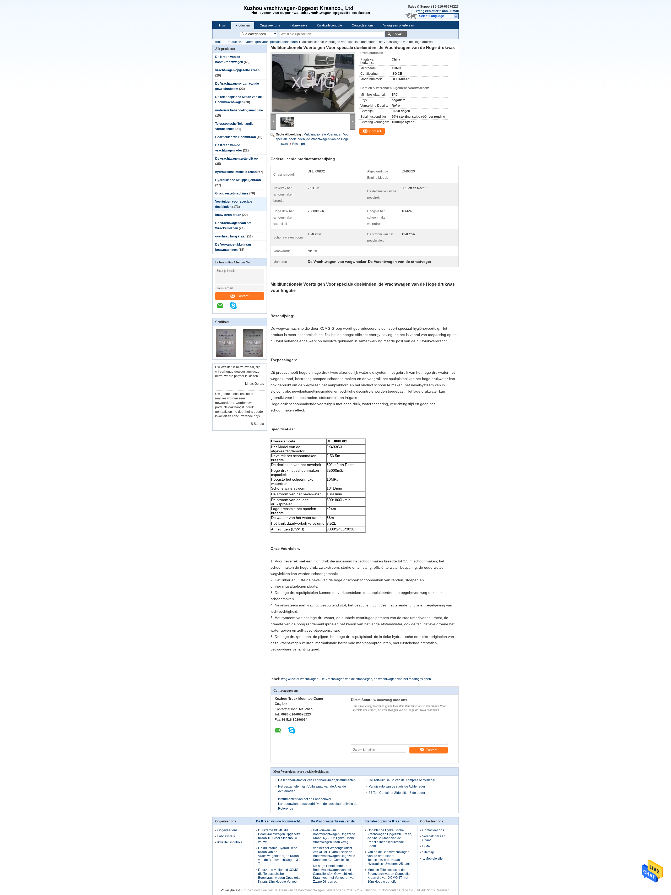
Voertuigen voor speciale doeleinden (271, 42)
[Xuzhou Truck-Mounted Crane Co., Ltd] (226, 10)
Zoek (398, 34)
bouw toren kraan (228, 215)
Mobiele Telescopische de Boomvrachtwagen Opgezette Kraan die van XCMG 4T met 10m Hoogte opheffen (388, 875)
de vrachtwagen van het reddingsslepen (402, 679)
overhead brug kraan (230, 236)
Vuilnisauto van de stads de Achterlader (397, 786)
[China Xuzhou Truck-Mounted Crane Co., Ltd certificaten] (226, 356)
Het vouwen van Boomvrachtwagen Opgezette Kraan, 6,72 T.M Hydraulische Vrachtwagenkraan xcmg (334, 836)
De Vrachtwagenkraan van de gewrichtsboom (344, 821)
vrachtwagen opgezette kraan (237, 70)
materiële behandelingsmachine (239, 110)
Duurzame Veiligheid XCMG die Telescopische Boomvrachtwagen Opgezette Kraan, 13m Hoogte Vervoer (279, 875)
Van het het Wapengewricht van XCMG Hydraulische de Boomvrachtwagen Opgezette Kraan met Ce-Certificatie (334, 854)
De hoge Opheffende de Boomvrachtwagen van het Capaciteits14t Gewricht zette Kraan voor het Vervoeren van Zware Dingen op (334, 873)
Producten (242, 25)
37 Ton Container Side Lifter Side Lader (397, 793)
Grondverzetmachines (231, 193)
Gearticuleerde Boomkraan (235, 137)
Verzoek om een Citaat (433, 838)
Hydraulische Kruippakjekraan (238, 180)
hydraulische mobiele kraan (236, 172)
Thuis (218, 42)
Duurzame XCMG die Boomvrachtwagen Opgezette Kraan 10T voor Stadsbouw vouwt (279, 836)
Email (454, 11)
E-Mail (426, 846)
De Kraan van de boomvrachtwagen (283, 821)
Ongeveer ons (270, 25)
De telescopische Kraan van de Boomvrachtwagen (403, 821)
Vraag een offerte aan (432, 11)
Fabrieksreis (298, 25)
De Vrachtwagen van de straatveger (346, 679)
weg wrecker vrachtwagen (299, 679)
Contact (242, 296)
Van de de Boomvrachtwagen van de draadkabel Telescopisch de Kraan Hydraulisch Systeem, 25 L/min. (389, 858)
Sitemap (428, 852)
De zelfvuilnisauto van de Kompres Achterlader (402, 780)
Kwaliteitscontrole (329, 25)
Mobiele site (434, 858)
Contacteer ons (363, 25)
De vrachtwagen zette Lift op (236, 158)
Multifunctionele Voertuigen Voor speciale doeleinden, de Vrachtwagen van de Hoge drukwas (313, 139)
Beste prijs (299, 144)
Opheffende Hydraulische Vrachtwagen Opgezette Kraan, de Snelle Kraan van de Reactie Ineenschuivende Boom (389, 838)
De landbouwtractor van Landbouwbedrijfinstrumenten (317, 780)
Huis (222, 25)
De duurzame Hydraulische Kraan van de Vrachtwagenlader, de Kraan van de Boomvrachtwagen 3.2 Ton (279, 856)
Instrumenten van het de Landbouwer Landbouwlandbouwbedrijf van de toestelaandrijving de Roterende (318, 803)
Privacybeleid (230, 890)
